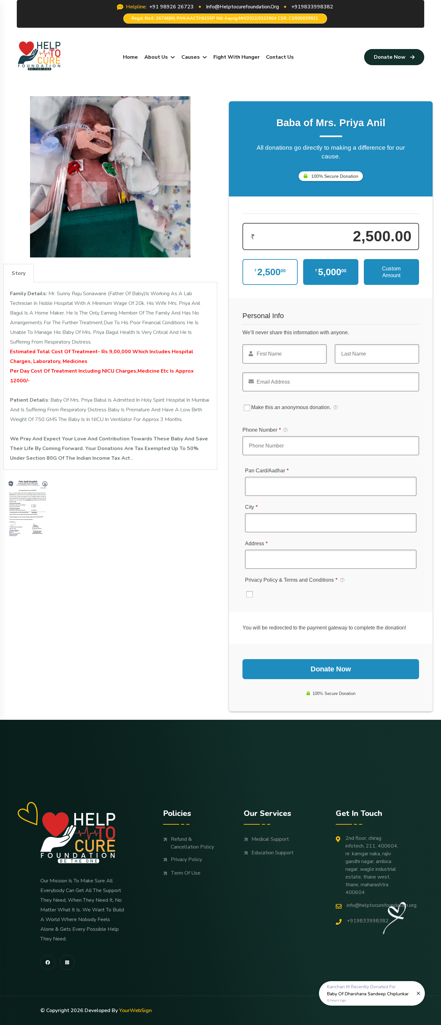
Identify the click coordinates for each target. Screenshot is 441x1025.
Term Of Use (185, 873)
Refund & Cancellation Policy (192, 843)
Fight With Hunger (236, 57)
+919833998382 (368, 920)
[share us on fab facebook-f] (47, 962)
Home (130, 57)
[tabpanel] (110, 376)
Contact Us (280, 57)
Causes (190, 57)
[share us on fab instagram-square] (67, 962)
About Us (156, 57)
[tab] (18, 273)
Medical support (270, 839)
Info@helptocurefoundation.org (381, 905)
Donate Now (389, 57)
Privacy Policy (186, 859)
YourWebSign (135, 1010)
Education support (272, 852)
